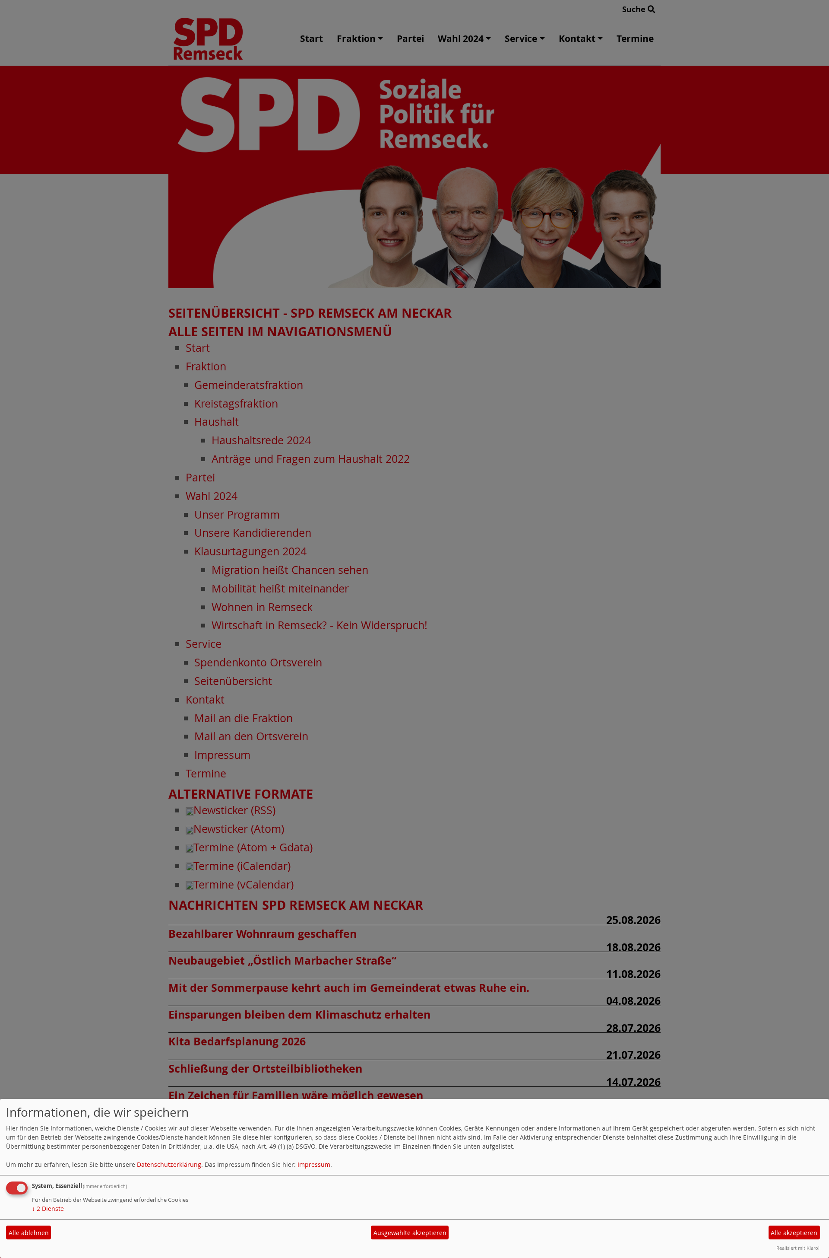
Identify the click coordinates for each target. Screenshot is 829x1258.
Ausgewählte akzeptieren (409, 1233)
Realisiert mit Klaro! (798, 1248)
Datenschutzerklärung (169, 1164)
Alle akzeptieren (794, 1233)
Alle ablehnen (29, 1233)
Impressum (313, 1164)
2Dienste (48, 1208)
